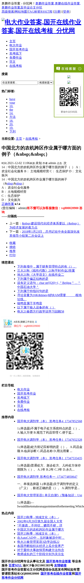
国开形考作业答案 (58, 561)
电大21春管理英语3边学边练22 (38, 541)
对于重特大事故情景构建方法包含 (40, 550)
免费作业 (23, 401)
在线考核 (31, 138)
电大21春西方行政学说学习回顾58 (40, 311)
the (11, 109)
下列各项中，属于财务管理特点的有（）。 (47, 266)
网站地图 (21, 11)
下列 (12, 131)
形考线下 (23, 397)
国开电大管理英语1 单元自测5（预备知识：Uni (49, 495)
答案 (11, 204)
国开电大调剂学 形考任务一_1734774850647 (47, 476)
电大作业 (23, 389)
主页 (19, 138)
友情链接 (60, 565)
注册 (57, 11)
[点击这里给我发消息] (69, 76)
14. (11, 113)
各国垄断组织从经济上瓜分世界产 (40, 546)
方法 (12, 116)
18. (11, 120)
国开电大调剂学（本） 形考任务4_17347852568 (49, 421)
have (12, 99)
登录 (66, 11)
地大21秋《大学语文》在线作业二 (40, 274)
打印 (12, 255)
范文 (20, 405)
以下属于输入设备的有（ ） (36, 307)
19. (11, 127)
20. (11, 124)
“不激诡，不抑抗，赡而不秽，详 (39, 525)
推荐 (12, 251)
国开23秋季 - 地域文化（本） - (38, 517)
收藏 (12, 243)
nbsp (10, 183)
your (12, 102)
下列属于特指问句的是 (32, 291)
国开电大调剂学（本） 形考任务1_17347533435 (49, 458)
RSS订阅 (46, 11)
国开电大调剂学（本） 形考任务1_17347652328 (49, 439)
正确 (5, 204)
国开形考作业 (26, 393)
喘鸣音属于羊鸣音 (29, 303)
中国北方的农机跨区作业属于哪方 (40, 529)
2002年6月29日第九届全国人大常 (40, 521)
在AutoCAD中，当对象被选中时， (41, 537)
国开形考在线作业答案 (56, 573)
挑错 (12, 247)
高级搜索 (8, 11)
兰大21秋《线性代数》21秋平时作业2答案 (46, 270)
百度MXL (15, 565)
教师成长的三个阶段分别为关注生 (40, 554)
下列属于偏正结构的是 (32, 278)
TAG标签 (34, 11)
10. (11, 106)
